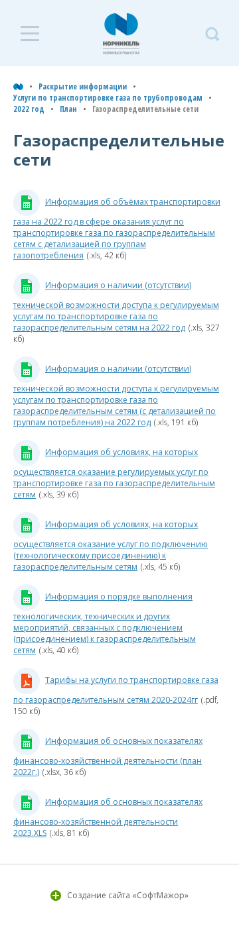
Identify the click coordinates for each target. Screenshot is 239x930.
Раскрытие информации (83, 86)
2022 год (28, 109)
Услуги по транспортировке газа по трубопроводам (107, 97)
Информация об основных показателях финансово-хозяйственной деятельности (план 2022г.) (107, 756)
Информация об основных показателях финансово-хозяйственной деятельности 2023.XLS (107, 817)
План (68, 109)
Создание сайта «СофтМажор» (128, 895)
